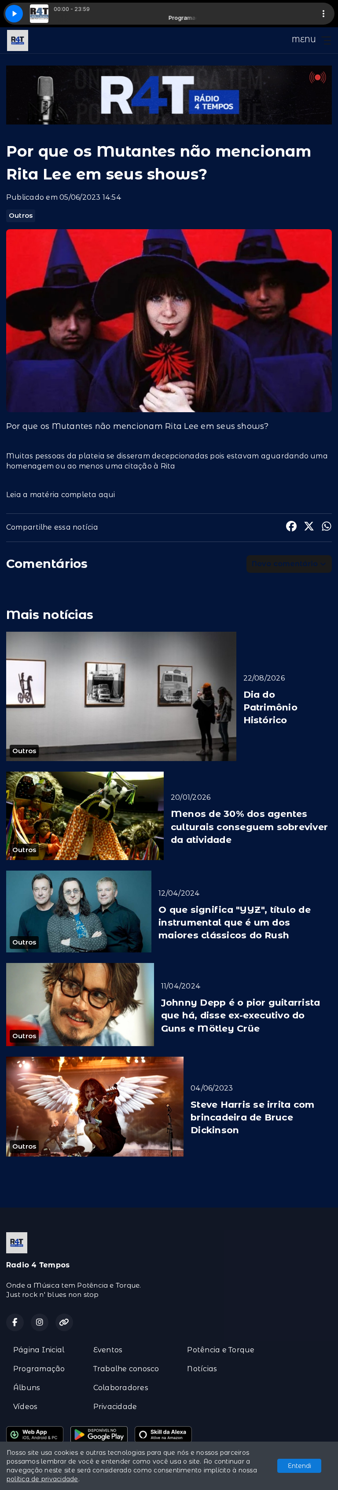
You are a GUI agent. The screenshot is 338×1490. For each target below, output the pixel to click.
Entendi (299, 1466)
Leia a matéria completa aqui (60, 495)
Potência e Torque (220, 1350)
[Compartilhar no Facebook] (291, 527)
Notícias (202, 1369)
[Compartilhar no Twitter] (309, 527)
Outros (21, 216)
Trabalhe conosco (126, 1369)
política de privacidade (42, 1479)
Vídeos (25, 1406)
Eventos (108, 1350)
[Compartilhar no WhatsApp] (326, 527)
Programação (39, 1369)
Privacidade (115, 1406)
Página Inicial (38, 1350)
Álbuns (26, 1388)
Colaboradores (120, 1388)
